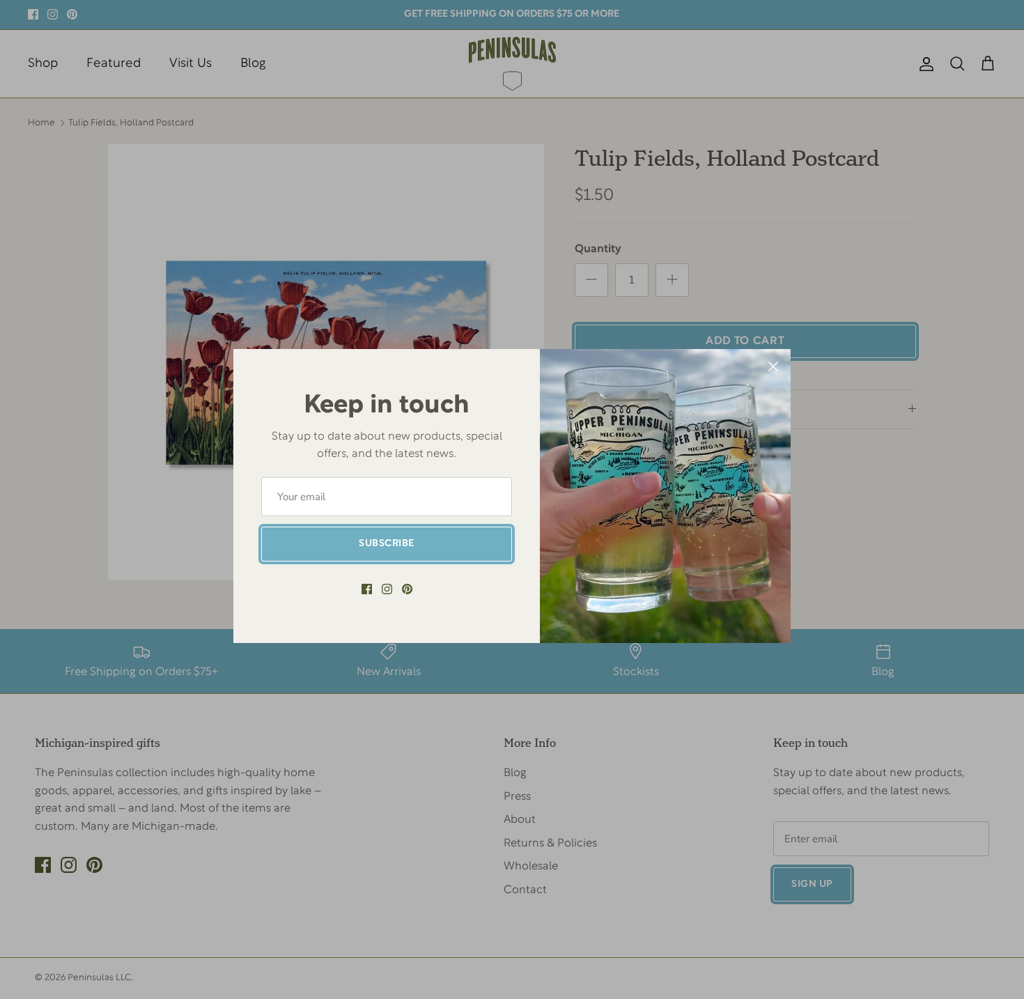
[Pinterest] (407, 589)
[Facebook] (367, 589)
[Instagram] (387, 589)
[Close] (773, 366)
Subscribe (386, 543)
